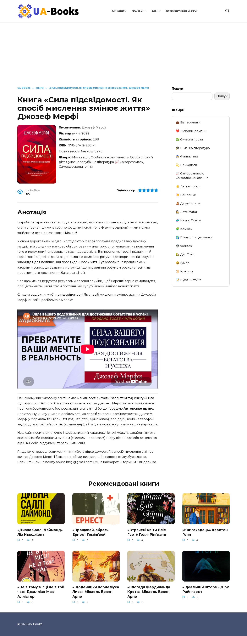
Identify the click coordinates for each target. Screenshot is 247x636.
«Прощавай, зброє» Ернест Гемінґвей (90, 532)
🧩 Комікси (184, 229)
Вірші (156, 11)
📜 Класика (184, 271)
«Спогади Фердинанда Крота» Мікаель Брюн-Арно (148, 591)
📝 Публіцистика (188, 280)
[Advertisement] (123, 57)
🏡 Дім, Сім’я (185, 254)
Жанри (137, 11)
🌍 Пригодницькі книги (194, 237)
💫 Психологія (187, 165)
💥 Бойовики (186, 195)
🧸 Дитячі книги (188, 203)
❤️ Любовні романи (191, 131)
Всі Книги (119, 11)
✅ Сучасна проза (189, 139)
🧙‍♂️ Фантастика (187, 156)
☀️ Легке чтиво (188, 186)
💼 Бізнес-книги (188, 122)
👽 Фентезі (184, 246)
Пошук (177, 88)
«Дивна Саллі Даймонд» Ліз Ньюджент (40, 532)
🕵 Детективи (186, 212)
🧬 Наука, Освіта (188, 220)
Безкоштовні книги (181, 11)
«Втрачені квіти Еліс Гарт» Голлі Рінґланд (146, 532)
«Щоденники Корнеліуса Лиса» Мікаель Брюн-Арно (95, 591)
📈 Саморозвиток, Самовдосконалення (192, 176)
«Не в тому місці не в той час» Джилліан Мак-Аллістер (40, 591)
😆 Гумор (182, 263)
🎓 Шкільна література (193, 148)
